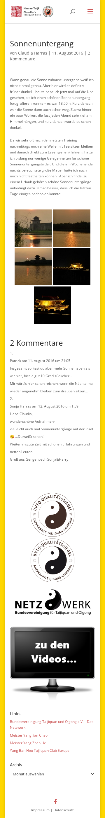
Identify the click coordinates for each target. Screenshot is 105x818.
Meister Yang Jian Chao (29, 735)
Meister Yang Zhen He (28, 742)
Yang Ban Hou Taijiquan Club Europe (39, 750)
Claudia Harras (32, 53)
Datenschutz (63, 809)
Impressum (40, 809)
